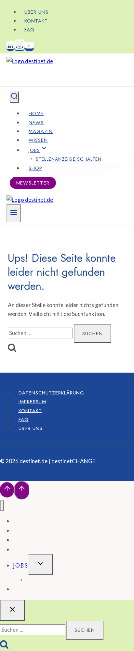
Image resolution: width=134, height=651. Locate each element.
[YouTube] (29, 48)
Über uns (36, 12)
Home (36, 113)
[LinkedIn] (10, 48)
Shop (35, 168)
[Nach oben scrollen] (7, 489)
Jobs (20, 565)
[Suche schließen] (12, 610)
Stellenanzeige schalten (68, 159)
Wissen (38, 140)
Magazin (41, 131)
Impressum (32, 401)
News (36, 122)
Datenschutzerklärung (51, 392)
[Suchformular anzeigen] (14, 97)
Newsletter (32, 182)
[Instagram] (19, 48)
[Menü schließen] (2, 505)
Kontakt (36, 20)
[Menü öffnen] (14, 213)
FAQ (29, 29)
